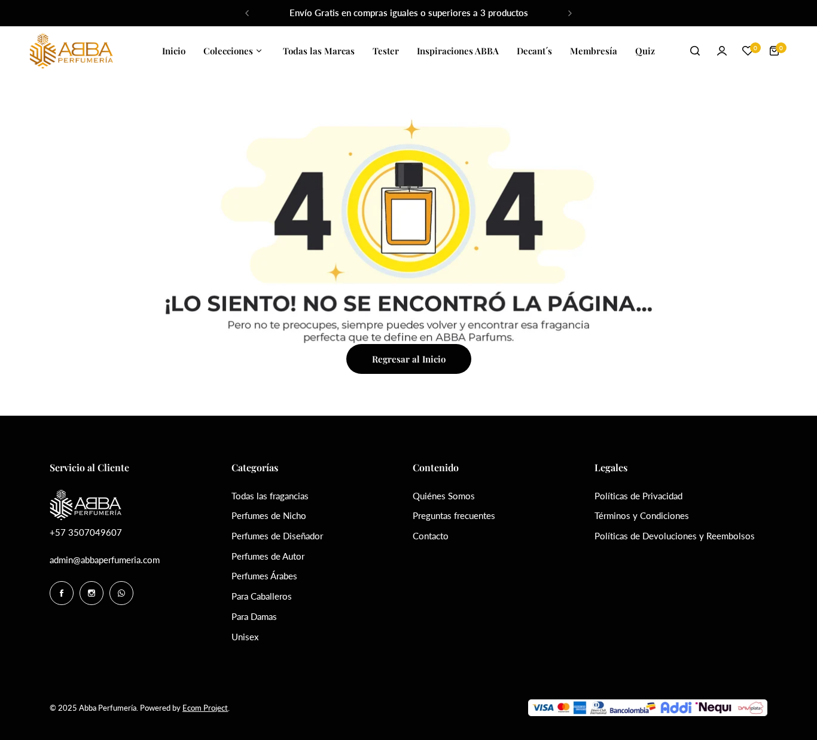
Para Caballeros (261, 596)
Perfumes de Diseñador (277, 535)
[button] (247, 13)
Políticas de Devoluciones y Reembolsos (675, 535)
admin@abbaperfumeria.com (105, 559)
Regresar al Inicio (409, 359)
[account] (722, 51)
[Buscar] (695, 51)
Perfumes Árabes (264, 575)
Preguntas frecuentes (454, 515)
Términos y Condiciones (642, 515)
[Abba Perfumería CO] (71, 51)
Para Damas (254, 616)
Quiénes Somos (444, 495)
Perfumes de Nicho (268, 515)
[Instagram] (91, 593)
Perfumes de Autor (267, 556)
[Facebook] (62, 593)
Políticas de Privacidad (638, 495)
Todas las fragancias (270, 495)
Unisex (244, 636)
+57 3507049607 (86, 532)
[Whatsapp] (121, 593)
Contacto (431, 535)
